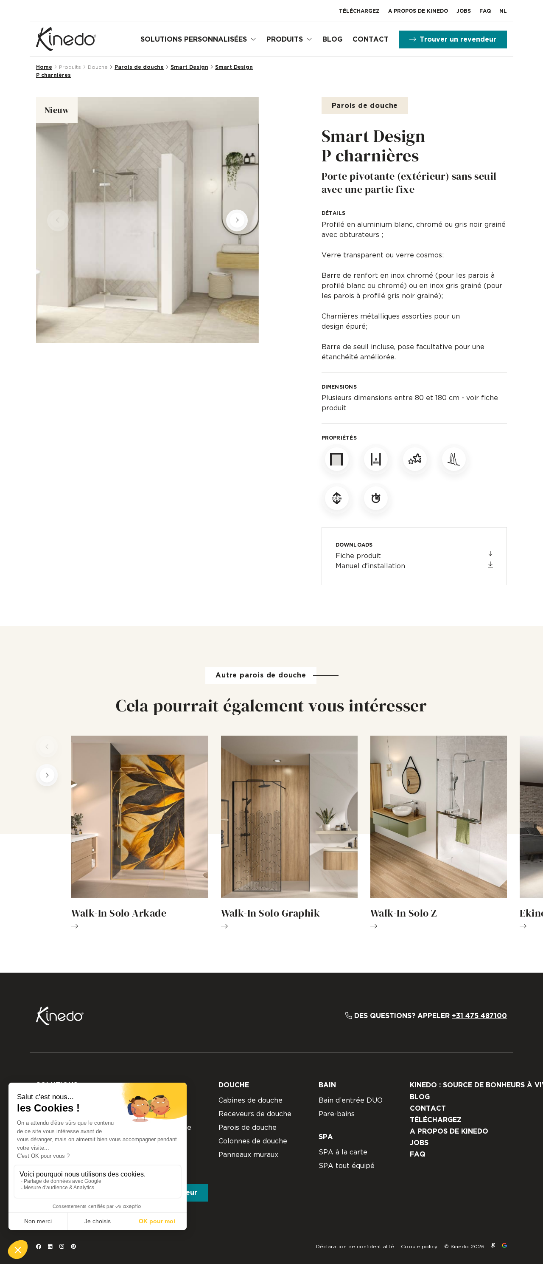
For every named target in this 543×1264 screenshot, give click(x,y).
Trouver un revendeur (458, 39)
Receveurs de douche (254, 1114)
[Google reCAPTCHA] (504, 1246)
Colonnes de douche (252, 1141)
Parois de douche (139, 67)
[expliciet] (493, 1246)
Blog (332, 39)
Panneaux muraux (248, 1154)
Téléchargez (359, 11)
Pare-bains (337, 1114)
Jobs (463, 11)
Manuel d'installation (370, 566)
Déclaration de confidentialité (355, 1246)
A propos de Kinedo (418, 11)
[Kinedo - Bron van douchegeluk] (66, 39)
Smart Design (189, 67)
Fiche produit (358, 556)
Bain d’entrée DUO (351, 1100)
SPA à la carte (343, 1152)
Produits (284, 39)
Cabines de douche (250, 1100)
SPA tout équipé (347, 1165)
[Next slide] (237, 220)
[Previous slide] (58, 220)
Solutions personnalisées (193, 39)
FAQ (485, 11)
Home (44, 67)
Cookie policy (419, 1246)
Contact (371, 39)
